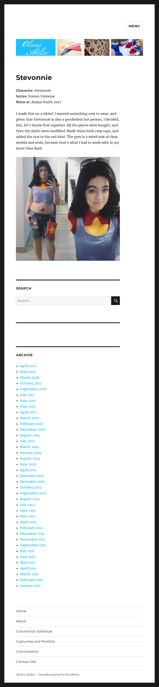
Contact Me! (26, 662)
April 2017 (28, 412)
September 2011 (33, 545)
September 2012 (33, 493)
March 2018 (29, 377)
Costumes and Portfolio (35, 641)
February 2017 (31, 424)
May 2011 (27, 562)
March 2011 (29, 574)
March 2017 (29, 418)
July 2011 (27, 551)
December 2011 (32, 534)
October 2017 (30, 383)
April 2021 (28, 366)
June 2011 (27, 557)
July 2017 (27, 395)
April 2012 (28, 522)
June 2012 (28, 510)
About (21, 621)
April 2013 (28, 470)
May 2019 (28, 372)
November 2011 (32, 539)
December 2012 (32, 481)
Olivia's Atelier (25, 674)
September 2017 (33, 389)
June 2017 (28, 401)
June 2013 (28, 464)
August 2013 (30, 458)
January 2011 (30, 586)
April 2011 (28, 568)
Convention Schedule (34, 631)
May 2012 (28, 516)
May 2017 (27, 406)
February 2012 (31, 528)
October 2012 (31, 487)
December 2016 (32, 429)
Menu (134, 26)
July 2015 (27, 441)
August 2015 (30, 435)
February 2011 (31, 580)
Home (21, 611)
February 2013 (31, 476)
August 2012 (30, 499)
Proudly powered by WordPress (59, 674)
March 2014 (29, 447)
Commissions (27, 652)
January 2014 (30, 453)
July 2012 (27, 505)
